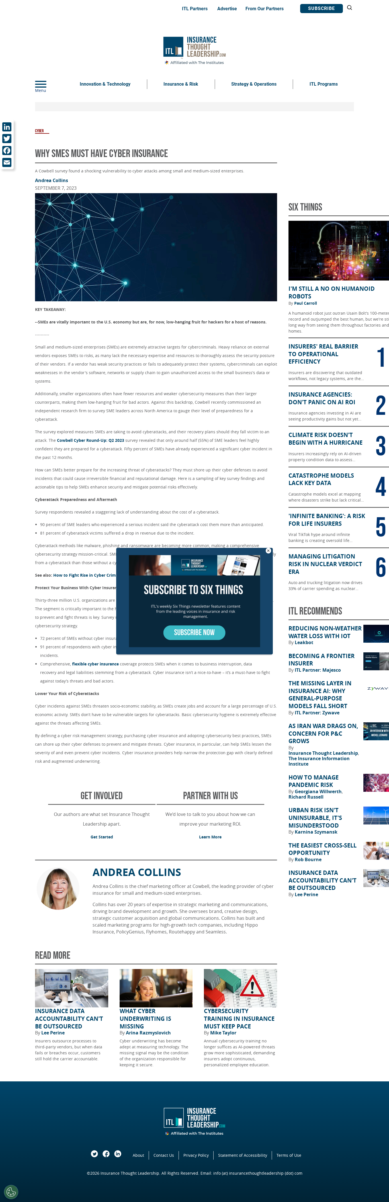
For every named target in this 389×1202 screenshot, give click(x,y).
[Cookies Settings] (11, 1192)
